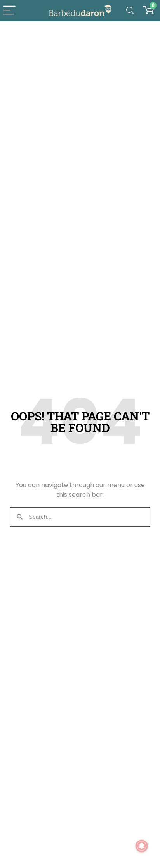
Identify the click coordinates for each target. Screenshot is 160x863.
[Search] (130, 10)
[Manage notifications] (142, 846)
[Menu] (9, 10)
